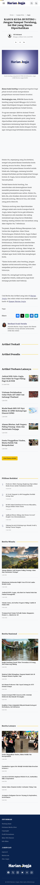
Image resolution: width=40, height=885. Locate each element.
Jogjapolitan (20, 15)
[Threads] (27, 872)
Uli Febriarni (17, 34)
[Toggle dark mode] (36, 3)
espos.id (5, 852)
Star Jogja (5, 859)
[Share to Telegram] (36, 316)
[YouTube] (22, 872)
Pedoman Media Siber (9, 827)
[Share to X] (22, 316)
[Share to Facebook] (18, 316)
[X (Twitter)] (13, 872)
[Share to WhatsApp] (27, 316)
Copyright (5, 831)
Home (12, 15)
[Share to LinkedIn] (31, 316)
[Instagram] (18, 872)
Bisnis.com (5, 855)
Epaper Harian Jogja (17, 301)
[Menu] (4, 3)
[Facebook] (8, 872)
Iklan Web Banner (8, 838)
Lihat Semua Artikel (9, 458)
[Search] (31, 3)
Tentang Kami (6, 824)
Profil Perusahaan (8, 834)
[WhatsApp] (31, 872)
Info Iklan (5, 841)
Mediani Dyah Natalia (17, 324)
